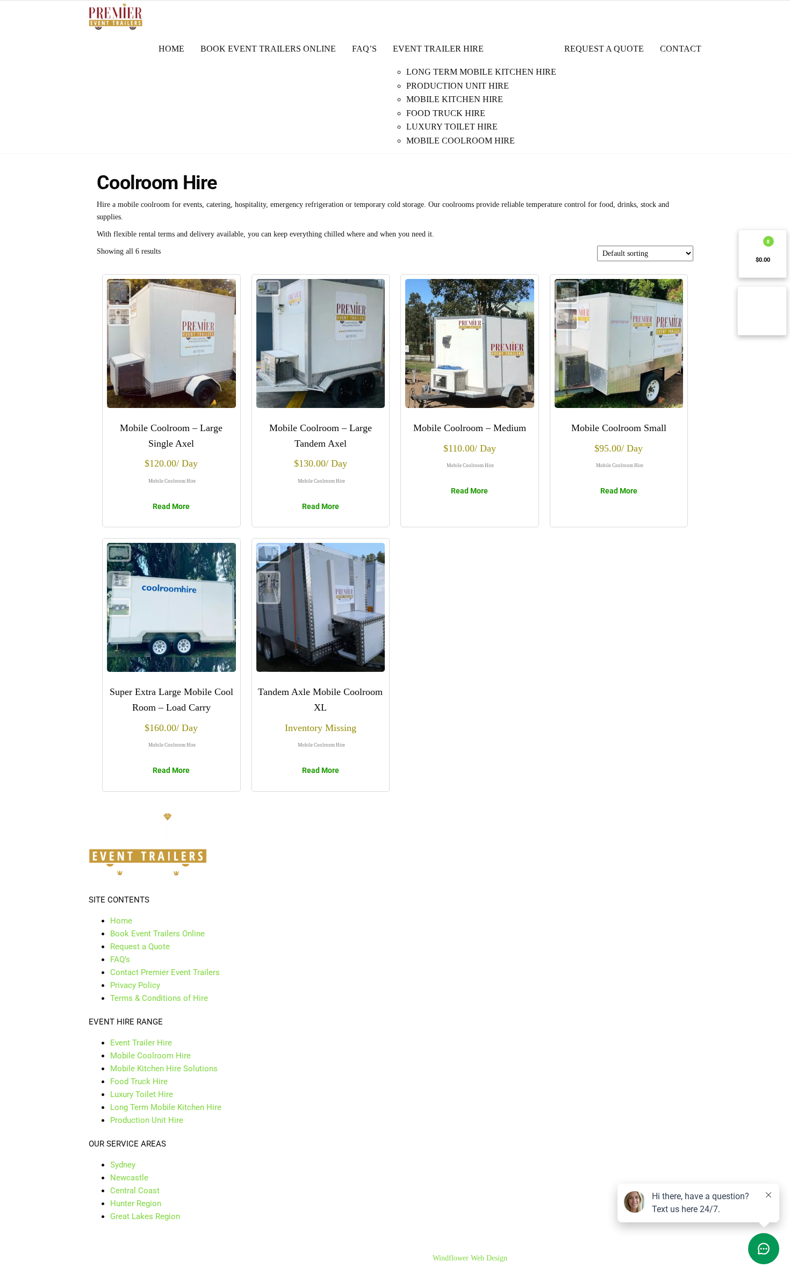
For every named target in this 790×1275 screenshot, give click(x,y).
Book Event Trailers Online (268, 48)
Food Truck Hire (445, 113)
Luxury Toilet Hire (452, 126)
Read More (171, 506)
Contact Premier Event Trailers (165, 972)
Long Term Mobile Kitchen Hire (481, 71)
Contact (680, 48)
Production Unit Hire (457, 85)
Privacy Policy (135, 985)
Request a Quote (604, 48)
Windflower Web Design (470, 1258)
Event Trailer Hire (438, 48)
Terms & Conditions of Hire (159, 998)
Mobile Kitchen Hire (454, 99)
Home (171, 48)
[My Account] (762, 310)
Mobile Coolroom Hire (460, 140)
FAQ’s (364, 48)
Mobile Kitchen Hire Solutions (164, 1068)
